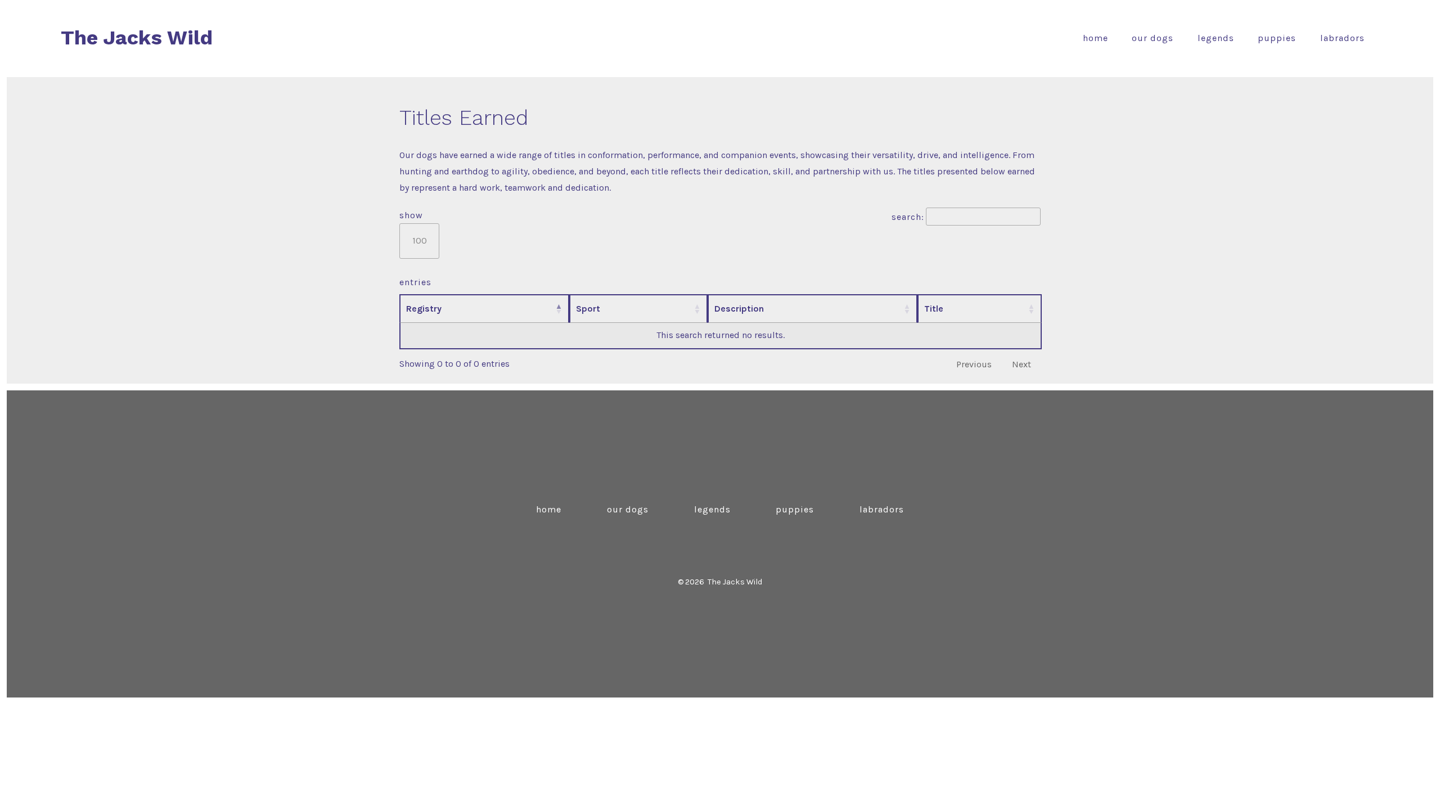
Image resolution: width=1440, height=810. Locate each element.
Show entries (415, 249)
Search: (908, 217)
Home (1095, 38)
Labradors (1342, 38)
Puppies (1277, 38)
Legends (1216, 38)
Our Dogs (1152, 38)
